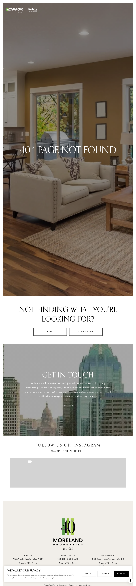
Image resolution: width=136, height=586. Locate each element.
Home (50, 332)
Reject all (89, 574)
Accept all (121, 574)
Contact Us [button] (68, 406)
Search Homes (85, 332)
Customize (105, 574)
